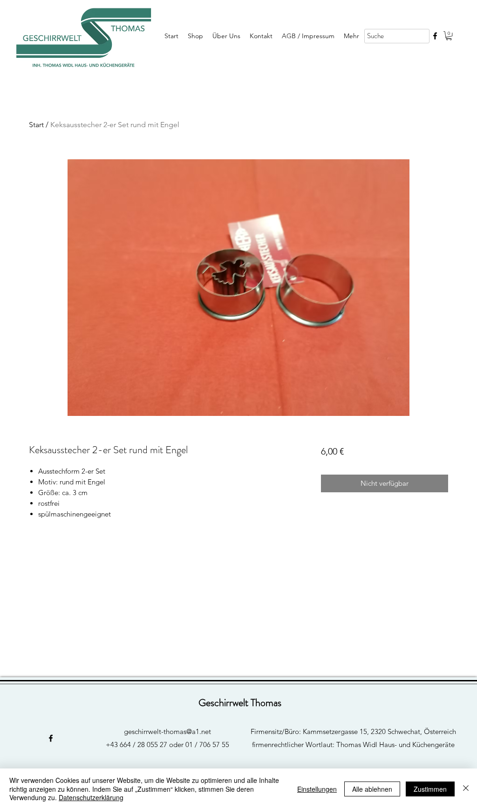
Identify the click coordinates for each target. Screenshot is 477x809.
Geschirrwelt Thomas (239, 702)
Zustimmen (430, 789)
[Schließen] (465, 789)
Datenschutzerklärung (91, 797)
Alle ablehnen (372, 789)
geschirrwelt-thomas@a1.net (167, 731)
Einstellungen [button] (317, 789)
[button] (448, 35)
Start (36, 124)
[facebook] (435, 36)
